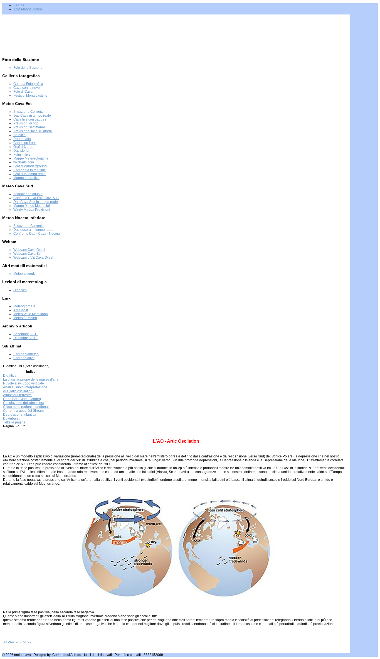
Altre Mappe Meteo (27, 9)
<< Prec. (9, 642)
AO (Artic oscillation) (18, 391)
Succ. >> (24, 642)
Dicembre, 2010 (25, 338)
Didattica (9, 376)
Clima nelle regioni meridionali (26, 407)
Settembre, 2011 (25, 334)
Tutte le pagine (14, 422)
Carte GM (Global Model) (22, 399)
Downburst (11, 418)
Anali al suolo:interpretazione (25, 387)
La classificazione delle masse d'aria (30, 379)
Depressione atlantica (19, 415)
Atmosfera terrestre (17, 395)
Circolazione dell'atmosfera (23, 403)
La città (18, 5)
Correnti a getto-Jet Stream (23, 411)
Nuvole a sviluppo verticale (23, 383)
